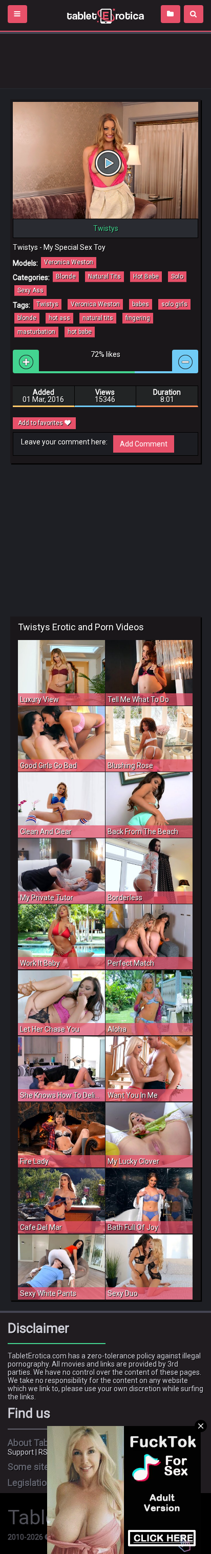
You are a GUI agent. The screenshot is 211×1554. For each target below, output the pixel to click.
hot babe (80, 331)
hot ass (59, 318)
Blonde (66, 276)
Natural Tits (104, 276)
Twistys (47, 304)
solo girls (174, 304)
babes (140, 304)
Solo (177, 276)
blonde (26, 318)
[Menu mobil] (17, 14)
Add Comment (143, 444)
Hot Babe (146, 276)
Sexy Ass (30, 290)
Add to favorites (41, 423)
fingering (137, 318)
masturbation (36, 331)
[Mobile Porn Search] (193, 14)
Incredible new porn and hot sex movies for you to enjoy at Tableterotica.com (105, 15)
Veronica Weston (68, 262)
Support (21, 1452)
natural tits (97, 318)
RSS (45, 1452)
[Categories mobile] (170, 14)
